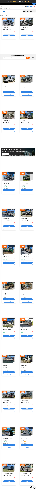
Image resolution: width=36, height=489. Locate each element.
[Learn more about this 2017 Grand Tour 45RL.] (8, 431)
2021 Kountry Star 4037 (7, 84)
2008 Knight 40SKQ (24, 400)
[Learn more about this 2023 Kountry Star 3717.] (26, 359)
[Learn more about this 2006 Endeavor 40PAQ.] (8, 359)
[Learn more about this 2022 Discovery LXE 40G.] (26, 286)
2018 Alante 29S (5, 254)
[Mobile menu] (1, 6)
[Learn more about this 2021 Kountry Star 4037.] (8, 79)
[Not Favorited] (14, 31)
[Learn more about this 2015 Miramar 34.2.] (8, 176)
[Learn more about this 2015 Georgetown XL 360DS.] (8, 322)
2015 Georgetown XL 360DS (8, 327)
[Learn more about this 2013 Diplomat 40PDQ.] (26, 176)
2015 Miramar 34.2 (6, 181)
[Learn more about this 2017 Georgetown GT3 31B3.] (26, 468)
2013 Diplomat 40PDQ (24, 181)
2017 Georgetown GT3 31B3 (26, 473)
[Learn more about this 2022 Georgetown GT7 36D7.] (8, 468)
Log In (30, 3)
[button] (31, 487)
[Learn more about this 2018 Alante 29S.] (8, 249)
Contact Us (9, 37)
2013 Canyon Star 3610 (25, 254)
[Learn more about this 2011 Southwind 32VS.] (26, 22)
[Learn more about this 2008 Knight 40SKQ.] (26, 395)
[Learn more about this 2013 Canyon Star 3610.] (26, 249)
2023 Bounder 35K (6, 400)
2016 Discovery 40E (6, 218)
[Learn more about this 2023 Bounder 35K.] (8, 395)
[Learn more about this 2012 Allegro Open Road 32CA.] (26, 79)
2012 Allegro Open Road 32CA (26, 84)
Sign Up (34, 3)
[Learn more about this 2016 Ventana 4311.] (8, 286)
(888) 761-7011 (30, 6)
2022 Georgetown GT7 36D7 (8, 473)
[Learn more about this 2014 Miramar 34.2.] (26, 115)
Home (1, 8)
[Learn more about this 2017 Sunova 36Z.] (26, 322)
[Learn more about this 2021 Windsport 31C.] (26, 431)
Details (9, 35)
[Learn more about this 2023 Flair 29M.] (8, 22)
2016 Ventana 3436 (24, 218)
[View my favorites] (35, 6)
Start (28, 57)
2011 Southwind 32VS (24, 27)
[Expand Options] (14, 26)
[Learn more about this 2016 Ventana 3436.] (26, 213)
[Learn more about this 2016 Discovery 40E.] (8, 213)
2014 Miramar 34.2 (24, 120)
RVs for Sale (5, 8)
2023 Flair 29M (5, 27)
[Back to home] (3, 6)
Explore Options (5, 153)
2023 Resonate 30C (6, 120)
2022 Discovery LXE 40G (25, 291)
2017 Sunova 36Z (24, 327)
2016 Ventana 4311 (6, 291)
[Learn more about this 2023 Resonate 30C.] (8, 115)
